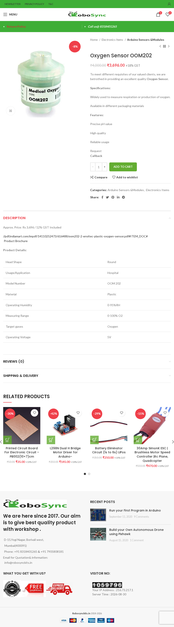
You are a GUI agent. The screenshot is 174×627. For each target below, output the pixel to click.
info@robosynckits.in (17, 562)
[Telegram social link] (123, 197)
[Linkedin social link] (118, 197)
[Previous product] (160, 46)
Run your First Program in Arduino (135, 510)
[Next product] (169, 46)
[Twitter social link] (107, 197)
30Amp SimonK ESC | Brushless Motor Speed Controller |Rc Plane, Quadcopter (152, 454)
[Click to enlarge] (10, 111)
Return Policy (16, 26)
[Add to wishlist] (34, 413)
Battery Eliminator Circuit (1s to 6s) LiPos (109, 450)
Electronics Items (113, 39)
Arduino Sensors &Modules (145, 39)
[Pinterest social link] (113, 197)
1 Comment (137, 540)
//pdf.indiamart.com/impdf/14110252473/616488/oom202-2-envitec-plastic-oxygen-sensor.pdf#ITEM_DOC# (75, 236)
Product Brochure (16, 241)
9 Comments (141, 516)
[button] (51, 440)
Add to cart (123, 166)
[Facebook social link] (102, 197)
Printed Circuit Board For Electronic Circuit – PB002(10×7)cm (21, 452)
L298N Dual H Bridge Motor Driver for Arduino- (65, 452)
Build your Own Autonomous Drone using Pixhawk (136, 532)
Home (94, 39)
